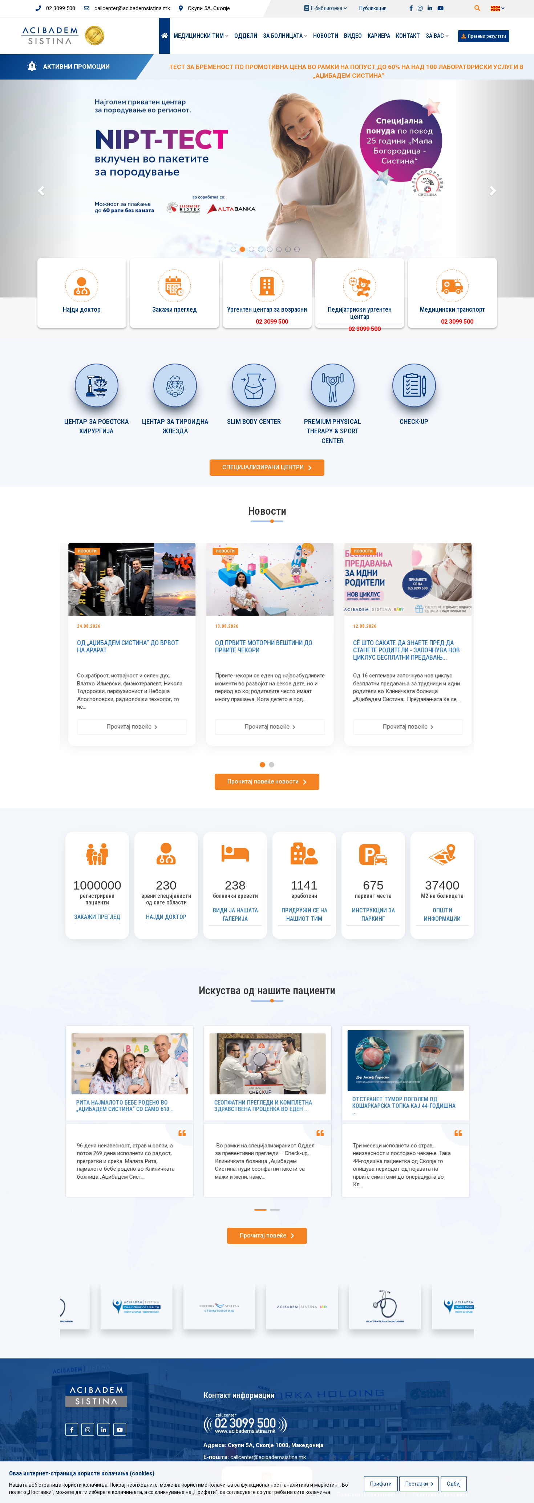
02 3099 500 (60, 8)
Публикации (373, 8)
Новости (325, 35)
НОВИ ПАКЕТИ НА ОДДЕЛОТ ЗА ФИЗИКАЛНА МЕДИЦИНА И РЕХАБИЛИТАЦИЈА (278, 66)
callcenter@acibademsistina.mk (131, 8)
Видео (353, 35)
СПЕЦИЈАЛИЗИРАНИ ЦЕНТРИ (265, 467)
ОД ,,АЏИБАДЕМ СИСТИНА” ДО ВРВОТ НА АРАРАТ (124, 646)
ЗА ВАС (435, 35)
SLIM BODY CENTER (254, 421)
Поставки (417, 1484)
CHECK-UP (414, 421)
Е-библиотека (326, 8)
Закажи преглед (97, 916)
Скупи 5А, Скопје (208, 8)
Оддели (245, 35)
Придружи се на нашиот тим (304, 914)
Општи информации (442, 914)
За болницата (283, 35)
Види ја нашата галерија (235, 914)
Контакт (408, 35)
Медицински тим (199, 35)
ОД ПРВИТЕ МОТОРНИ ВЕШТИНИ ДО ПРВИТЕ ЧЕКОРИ (261, 646)
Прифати (381, 1484)
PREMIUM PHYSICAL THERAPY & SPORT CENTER (332, 431)
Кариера (379, 35)
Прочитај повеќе (127, 726)
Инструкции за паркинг (373, 914)
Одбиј (454, 1484)
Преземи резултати (487, 36)
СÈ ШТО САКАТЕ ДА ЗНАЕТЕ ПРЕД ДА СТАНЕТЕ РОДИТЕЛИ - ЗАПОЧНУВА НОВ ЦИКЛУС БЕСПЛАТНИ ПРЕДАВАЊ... (403, 650)
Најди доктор (166, 916)
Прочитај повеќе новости (265, 781)
